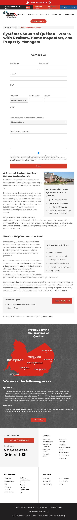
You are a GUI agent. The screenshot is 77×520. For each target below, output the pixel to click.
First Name (14, 63)
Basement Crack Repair (64, 448)
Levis (62, 393)
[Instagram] (15, 454)
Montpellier (27, 396)
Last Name (43, 63)
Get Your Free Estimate (19, 440)
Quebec (23, 398)
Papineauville (9, 398)
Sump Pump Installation (47, 445)
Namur (53, 396)
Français (72, 7)
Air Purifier (62, 458)
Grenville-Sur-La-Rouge (12, 393)
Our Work (31, 14)
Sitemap (62, 516)
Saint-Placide (34, 400)
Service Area (56, 14)
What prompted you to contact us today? (27, 118)
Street (13, 74)
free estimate (46, 316)
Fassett (57, 391)
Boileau (15, 391)
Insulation (62, 445)
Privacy (31, 160)
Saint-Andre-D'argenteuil (52, 398)
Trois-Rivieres (63, 400)
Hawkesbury (48, 409)
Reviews (46, 478)
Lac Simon (42, 393)
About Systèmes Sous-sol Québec (21, 304)
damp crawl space (12, 266)
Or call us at (9, 446)
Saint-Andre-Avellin (38, 398)
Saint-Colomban (66, 398)
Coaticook (44, 391)
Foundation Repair (47, 455)
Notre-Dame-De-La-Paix (63, 396)
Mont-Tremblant (10, 396)
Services (20, 14)
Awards (22, 485)
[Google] (6, 454)
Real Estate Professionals (8, 491)
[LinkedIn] (11, 454)
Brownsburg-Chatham (26, 391)
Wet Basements (55, 253)
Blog (5, 484)
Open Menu (37, 21)
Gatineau (63, 391)
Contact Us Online (11, 435)
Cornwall (12, 409)
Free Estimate (69, 14)
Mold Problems (64, 455)
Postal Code (34, 96)
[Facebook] (19, 454)
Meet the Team (9, 481)
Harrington (24, 393)
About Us (43, 14)
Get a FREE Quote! (62, 301)
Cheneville (36, 391)
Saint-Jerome (24, 400)
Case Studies (63, 481)
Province (14, 96)
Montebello (19, 396)
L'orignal (55, 409)
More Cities (39, 420)
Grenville (69, 391)
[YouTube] (24, 454)
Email (12, 107)
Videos (61, 484)
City (12, 85)
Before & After (64, 478)
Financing (7, 487)
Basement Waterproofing (48, 441)
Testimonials (47, 481)
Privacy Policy (43, 516)
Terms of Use (24, 160)
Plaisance (17, 398)
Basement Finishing (62, 441)
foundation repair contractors (26, 288)
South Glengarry (10, 411)
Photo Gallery (47, 484)
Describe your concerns (19, 131)
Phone (47, 96)
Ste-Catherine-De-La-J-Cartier (48, 400)
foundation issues (31, 266)
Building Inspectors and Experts (25, 480)
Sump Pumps (54, 271)
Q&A (21, 493)
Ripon (29, 398)
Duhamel (51, 391)
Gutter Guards (63, 452)
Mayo (66, 393)
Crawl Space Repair (47, 450)
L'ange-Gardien (34, 393)
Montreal (34, 396)
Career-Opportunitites (25, 489)
